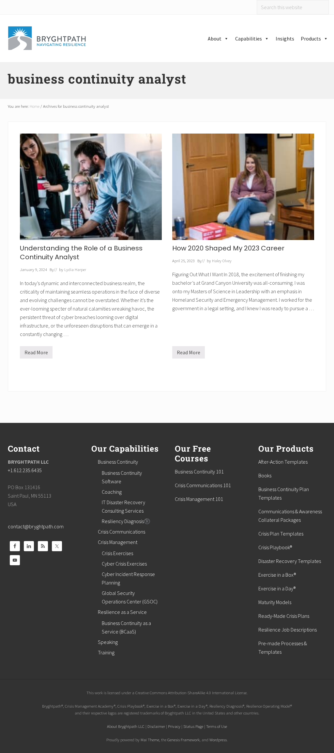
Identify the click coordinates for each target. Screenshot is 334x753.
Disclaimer (156, 726)
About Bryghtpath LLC (125, 726)
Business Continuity (118, 461)
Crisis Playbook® (275, 547)
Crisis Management (117, 542)
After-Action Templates (283, 461)
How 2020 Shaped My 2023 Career (228, 248)
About (214, 38)
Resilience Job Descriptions (287, 629)
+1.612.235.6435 (25, 470)
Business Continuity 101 (199, 471)
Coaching (112, 492)
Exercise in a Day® (277, 588)
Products (311, 38)
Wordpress (218, 739)
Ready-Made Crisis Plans (283, 616)
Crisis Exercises (117, 553)
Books (264, 475)
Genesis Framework (183, 739)
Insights (285, 38)
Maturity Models (274, 602)
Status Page (193, 726)
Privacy (174, 726)
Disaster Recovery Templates (289, 561)
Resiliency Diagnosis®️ (126, 521)
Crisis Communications (121, 531)
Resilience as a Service (122, 612)
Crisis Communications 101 (203, 485)
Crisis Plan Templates (280, 533)
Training (106, 652)
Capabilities (248, 38)
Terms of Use (216, 726)
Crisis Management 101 (199, 499)
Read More (36, 354)
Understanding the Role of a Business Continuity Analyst (81, 253)
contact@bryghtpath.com (36, 526)
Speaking (108, 642)
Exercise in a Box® (277, 574)
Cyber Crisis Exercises (124, 563)
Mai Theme (150, 739)
